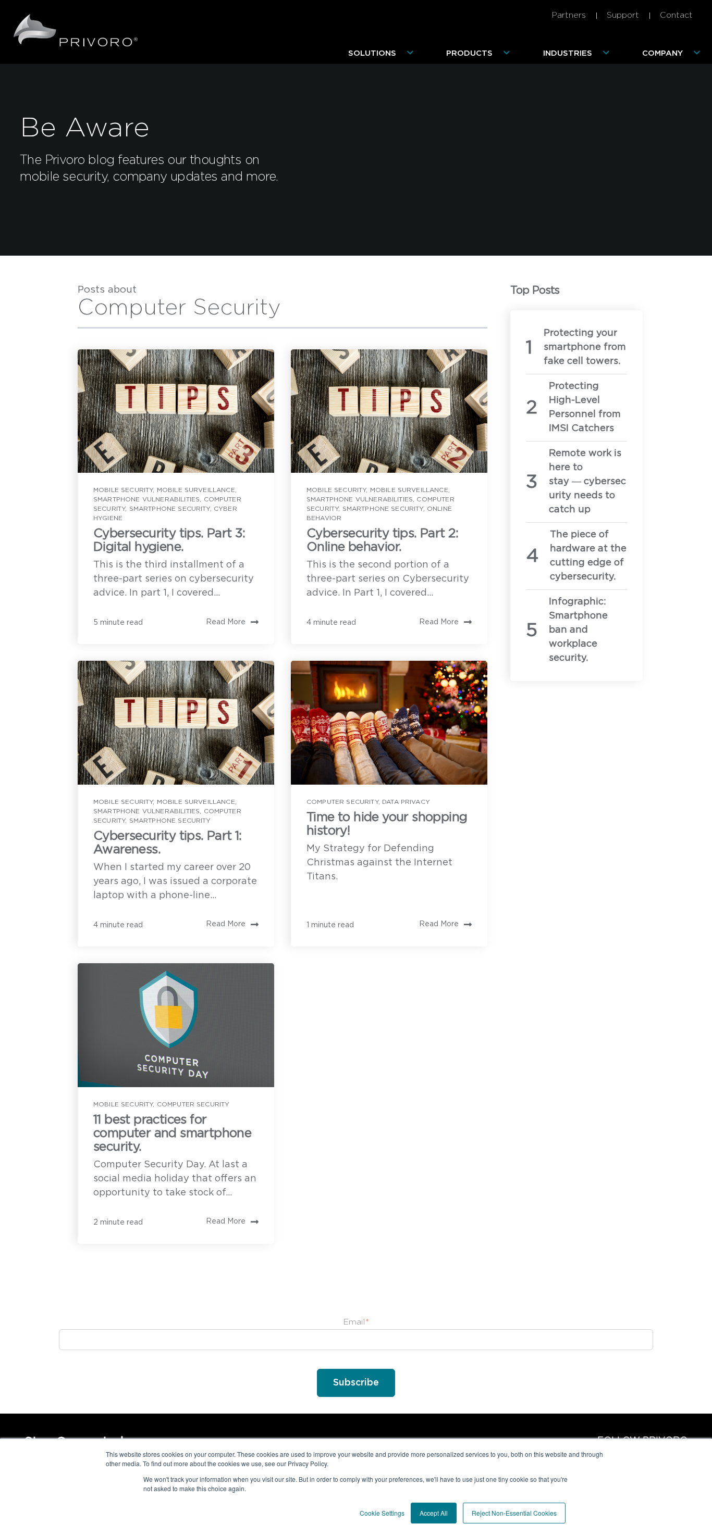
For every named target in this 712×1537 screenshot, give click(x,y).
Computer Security (342, 802)
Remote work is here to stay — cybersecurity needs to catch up (587, 481)
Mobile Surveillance (196, 490)
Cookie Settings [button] (382, 1512)
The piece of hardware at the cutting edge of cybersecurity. (588, 556)
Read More (225, 622)
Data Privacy (406, 802)
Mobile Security (123, 490)
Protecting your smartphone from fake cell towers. (585, 347)
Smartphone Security (169, 509)
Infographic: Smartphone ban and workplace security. (578, 630)
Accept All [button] (434, 1512)
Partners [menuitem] (568, 15)
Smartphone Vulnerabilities (146, 499)
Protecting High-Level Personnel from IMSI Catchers (585, 407)
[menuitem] (383, 53)
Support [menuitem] (623, 15)
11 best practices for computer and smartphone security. (172, 1133)
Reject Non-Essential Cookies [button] (514, 1512)
